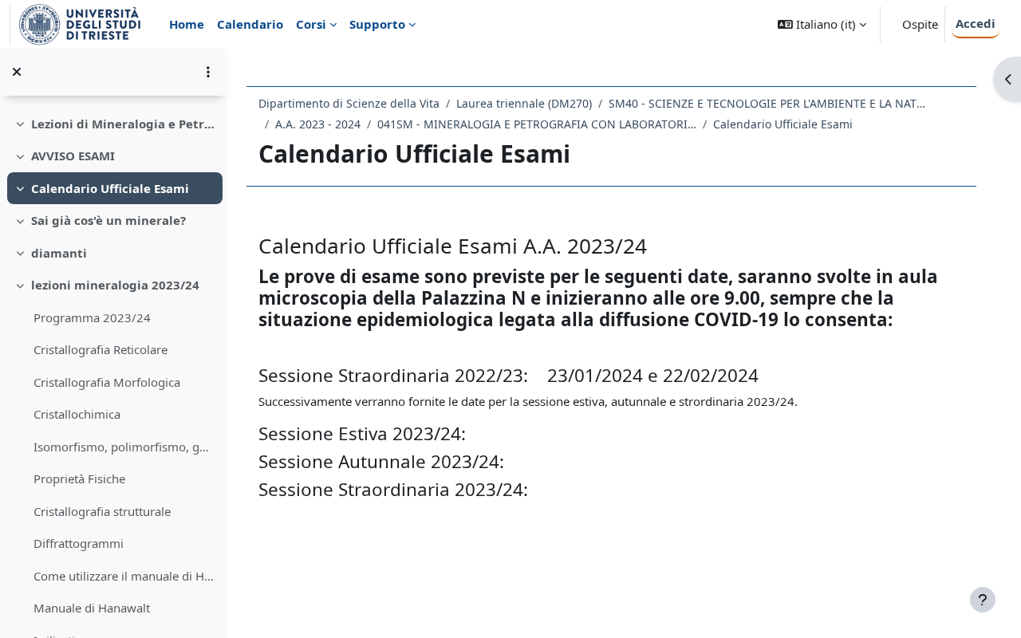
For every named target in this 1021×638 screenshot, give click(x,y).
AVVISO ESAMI (73, 155)
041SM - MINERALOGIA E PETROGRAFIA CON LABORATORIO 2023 (536, 124)
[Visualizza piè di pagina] (982, 599)
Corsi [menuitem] (311, 24)
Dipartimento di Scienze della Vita (349, 103)
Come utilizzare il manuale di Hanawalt (124, 576)
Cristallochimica (77, 414)
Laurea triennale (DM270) (524, 103)
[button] (822, 24)
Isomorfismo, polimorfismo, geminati (124, 447)
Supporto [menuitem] (377, 24)
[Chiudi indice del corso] (17, 72)
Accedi (975, 23)
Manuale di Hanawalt (92, 608)
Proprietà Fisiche (79, 478)
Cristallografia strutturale (102, 511)
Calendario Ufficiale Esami (110, 188)
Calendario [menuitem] (250, 24)
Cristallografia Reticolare (101, 349)
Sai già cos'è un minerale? (108, 220)
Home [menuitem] (186, 24)
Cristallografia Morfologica (107, 382)
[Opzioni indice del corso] (208, 72)
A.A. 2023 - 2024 (318, 124)
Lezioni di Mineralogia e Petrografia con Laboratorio (123, 124)
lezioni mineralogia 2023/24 (115, 285)
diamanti (59, 253)
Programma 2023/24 (92, 317)
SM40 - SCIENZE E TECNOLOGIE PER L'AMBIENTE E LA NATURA (768, 103)
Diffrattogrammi (79, 543)
